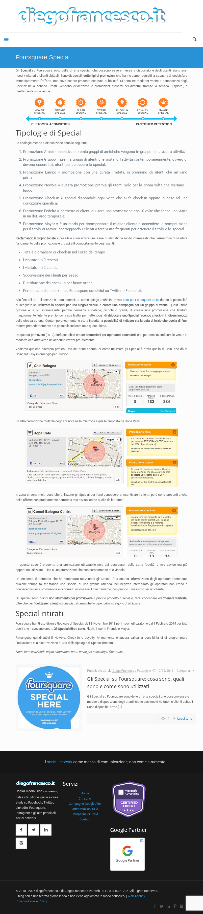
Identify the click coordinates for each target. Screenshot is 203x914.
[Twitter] (161, 906)
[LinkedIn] (168, 906)
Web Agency (136, 896)
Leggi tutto (184, 718)
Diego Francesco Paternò (130, 670)
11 (168, 718)
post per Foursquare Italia (141, 300)
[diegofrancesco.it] (92, 16)
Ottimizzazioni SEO (85, 809)
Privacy (21, 901)
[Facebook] (154, 906)
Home (85, 793)
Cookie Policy (37, 901)
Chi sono (85, 798)
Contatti (84, 819)
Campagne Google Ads (85, 804)
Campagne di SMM (85, 814)
